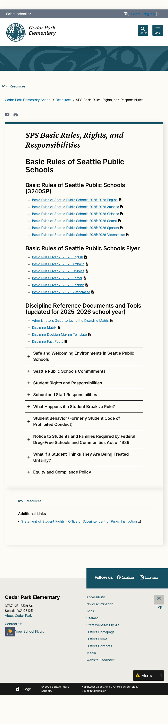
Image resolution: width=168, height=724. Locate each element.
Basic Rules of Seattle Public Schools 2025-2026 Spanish (75, 228)
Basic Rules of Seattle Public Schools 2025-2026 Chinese (75, 214)
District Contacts (99, 646)
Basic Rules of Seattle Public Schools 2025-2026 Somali (74, 221)
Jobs (90, 611)
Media (91, 653)
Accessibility (95, 597)
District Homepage (100, 632)
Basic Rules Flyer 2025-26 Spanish (58, 285)
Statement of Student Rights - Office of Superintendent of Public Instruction (79, 521)
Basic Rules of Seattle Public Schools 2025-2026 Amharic (75, 207)
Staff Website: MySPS (103, 625)
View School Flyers (29, 631)
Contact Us (13, 624)
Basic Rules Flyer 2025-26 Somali (57, 278)
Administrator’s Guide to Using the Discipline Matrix (70, 320)
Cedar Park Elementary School (28, 100)
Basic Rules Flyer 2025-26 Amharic (58, 264)
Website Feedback (100, 660)
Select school (16, 14)
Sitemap (92, 618)
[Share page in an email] (7, 114)
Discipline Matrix (44, 327)
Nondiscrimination (99, 604)
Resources (17, 86)
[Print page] (15, 114)
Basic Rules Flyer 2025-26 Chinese (58, 271)
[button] (29, 13)
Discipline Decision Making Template (59, 334)
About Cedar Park (18, 616)
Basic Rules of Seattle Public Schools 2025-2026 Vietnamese (78, 235)
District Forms (96, 639)
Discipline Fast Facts (47, 341)
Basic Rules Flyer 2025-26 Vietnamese (61, 292)
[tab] (84, 356)
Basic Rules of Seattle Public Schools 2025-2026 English (75, 200)
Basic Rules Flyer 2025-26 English (57, 257)
